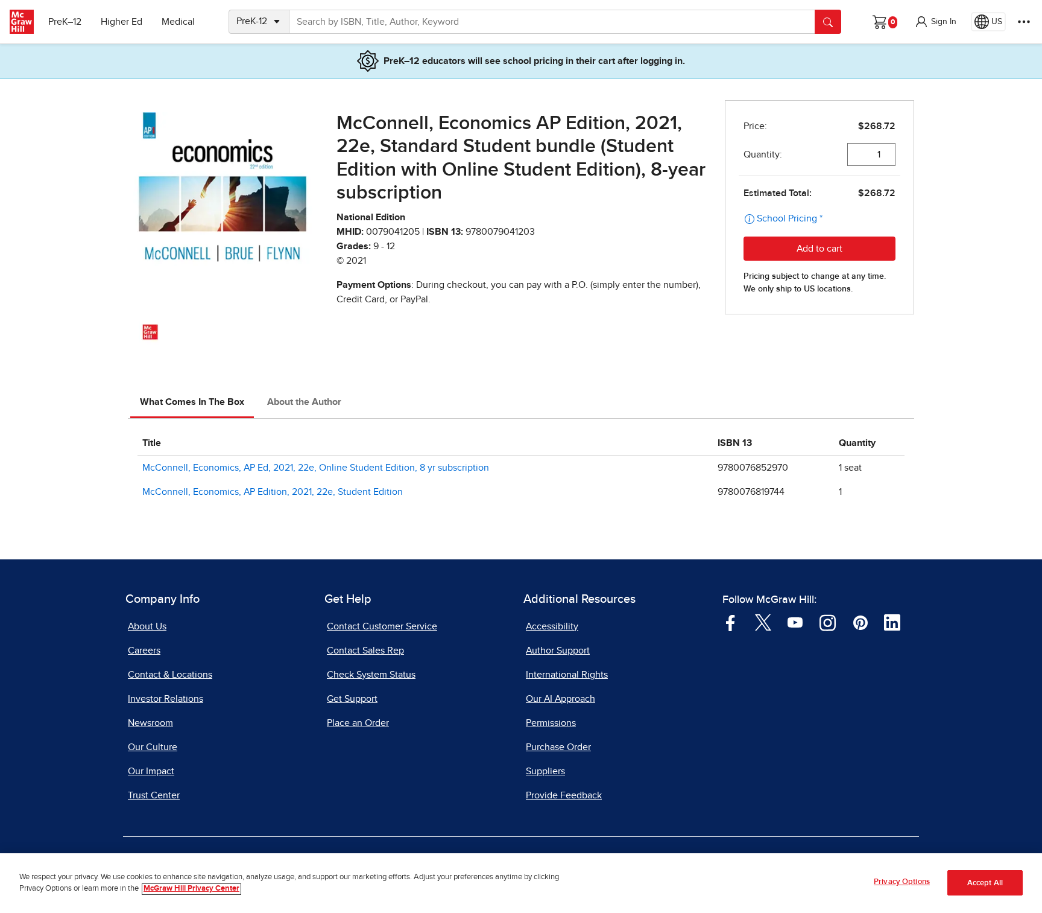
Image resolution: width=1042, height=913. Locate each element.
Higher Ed (121, 22)
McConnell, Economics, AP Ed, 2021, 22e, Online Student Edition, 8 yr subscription (315, 467)
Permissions (551, 723)
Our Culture (152, 747)
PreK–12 (64, 22)
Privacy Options (902, 882)
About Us (147, 626)
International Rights (567, 674)
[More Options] (1023, 21)
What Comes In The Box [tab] (192, 402)
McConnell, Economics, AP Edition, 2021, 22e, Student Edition (272, 492)
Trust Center (154, 795)
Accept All (985, 883)
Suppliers (545, 771)
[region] (521, 883)
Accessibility (552, 626)
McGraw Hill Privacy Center (191, 889)
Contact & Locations (170, 674)
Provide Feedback (564, 795)
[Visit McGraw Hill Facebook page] (730, 621)
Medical (178, 22)
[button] (935, 21)
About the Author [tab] (304, 402)
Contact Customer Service (382, 626)
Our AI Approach (560, 699)
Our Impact (151, 771)
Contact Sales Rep (365, 650)
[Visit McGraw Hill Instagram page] (827, 621)
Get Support (352, 699)
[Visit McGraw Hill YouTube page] (795, 621)
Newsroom (150, 723)
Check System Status (371, 674)
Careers (144, 650)
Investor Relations (165, 699)
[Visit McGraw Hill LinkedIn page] (892, 621)
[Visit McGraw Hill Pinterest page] (860, 621)
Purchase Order (558, 747)
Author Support (558, 650)
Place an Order (358, 723)
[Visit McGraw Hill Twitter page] (763, 621)
